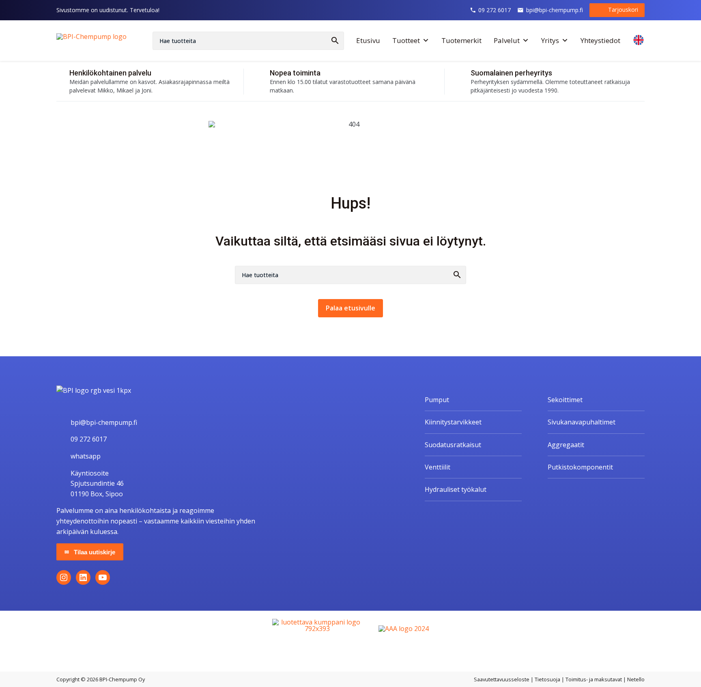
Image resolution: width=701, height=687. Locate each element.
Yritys (550, 40)
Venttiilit (437, 467)
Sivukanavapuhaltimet (581, 422)
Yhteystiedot (600, 40)
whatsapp (86, 456)
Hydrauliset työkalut (455, 489)
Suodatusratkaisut (453, 444)
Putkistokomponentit (580, 467)
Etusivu (368, 40)
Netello (636, 679)
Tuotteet (406, 40)
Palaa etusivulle (350, 308)
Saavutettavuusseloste (501, 679)
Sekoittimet (565, 399)
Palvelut (507, 40)
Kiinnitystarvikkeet (453, 422)
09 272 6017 (494, 10)
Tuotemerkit (461, 40)
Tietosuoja (547, 679)
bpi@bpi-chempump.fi (554, 10)
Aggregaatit (566, 444)
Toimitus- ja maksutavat (594, 679)
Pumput (437, 399)
